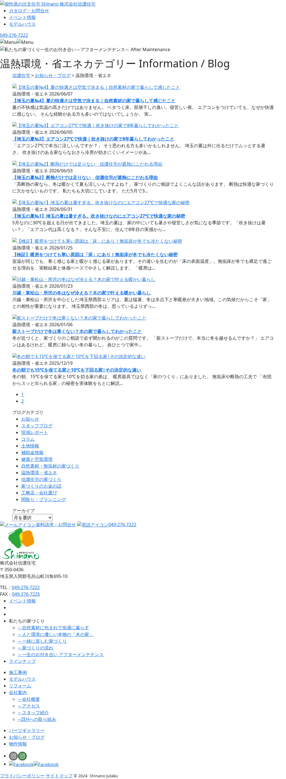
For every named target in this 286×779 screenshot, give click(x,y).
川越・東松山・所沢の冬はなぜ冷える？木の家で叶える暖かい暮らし (81, 293)
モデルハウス (22, 679)
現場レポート (34, 432)
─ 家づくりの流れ (35, 648)
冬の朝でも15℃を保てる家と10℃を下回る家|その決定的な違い (76, 370)
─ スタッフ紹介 (33, 712)
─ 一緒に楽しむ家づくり (42, 641)
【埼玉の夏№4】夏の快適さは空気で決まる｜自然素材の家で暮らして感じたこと (94, 100)
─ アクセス (29, 706)
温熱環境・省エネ (39, 473)
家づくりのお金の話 (41, 486)
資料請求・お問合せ (56, 524)
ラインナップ (22, 661)
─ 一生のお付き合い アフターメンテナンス (61, 654)
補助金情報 (32, 452)
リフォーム (20, 686)
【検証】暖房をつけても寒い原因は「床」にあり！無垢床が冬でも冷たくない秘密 (95, 254)
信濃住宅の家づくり (41, 479)
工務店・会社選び (39, 493)
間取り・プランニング (43, 499)
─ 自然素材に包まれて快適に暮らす (53, 628)
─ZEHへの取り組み (37, 719)
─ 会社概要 (29, 699)
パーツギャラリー (27, 730)
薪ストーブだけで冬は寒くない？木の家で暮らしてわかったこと (77, 331)
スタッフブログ (37, 426)
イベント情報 (22, 601)
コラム (28, 439)
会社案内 (18, 692)
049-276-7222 (122, 524)
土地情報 (30, 446)
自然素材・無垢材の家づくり (50, 466)
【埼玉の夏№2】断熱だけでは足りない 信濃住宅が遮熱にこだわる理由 (85, 177)
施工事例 (18, 672)
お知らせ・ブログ (27, 737)
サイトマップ (59, 776)
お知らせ (30, 419)
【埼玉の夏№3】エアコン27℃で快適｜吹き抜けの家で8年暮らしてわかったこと (93, 139)
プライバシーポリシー (22, 776)
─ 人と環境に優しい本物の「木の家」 (56, 634)
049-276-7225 (26, 594)
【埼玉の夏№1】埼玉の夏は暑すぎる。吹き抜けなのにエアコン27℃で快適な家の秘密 (98, 216)
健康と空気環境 (37, 459)
